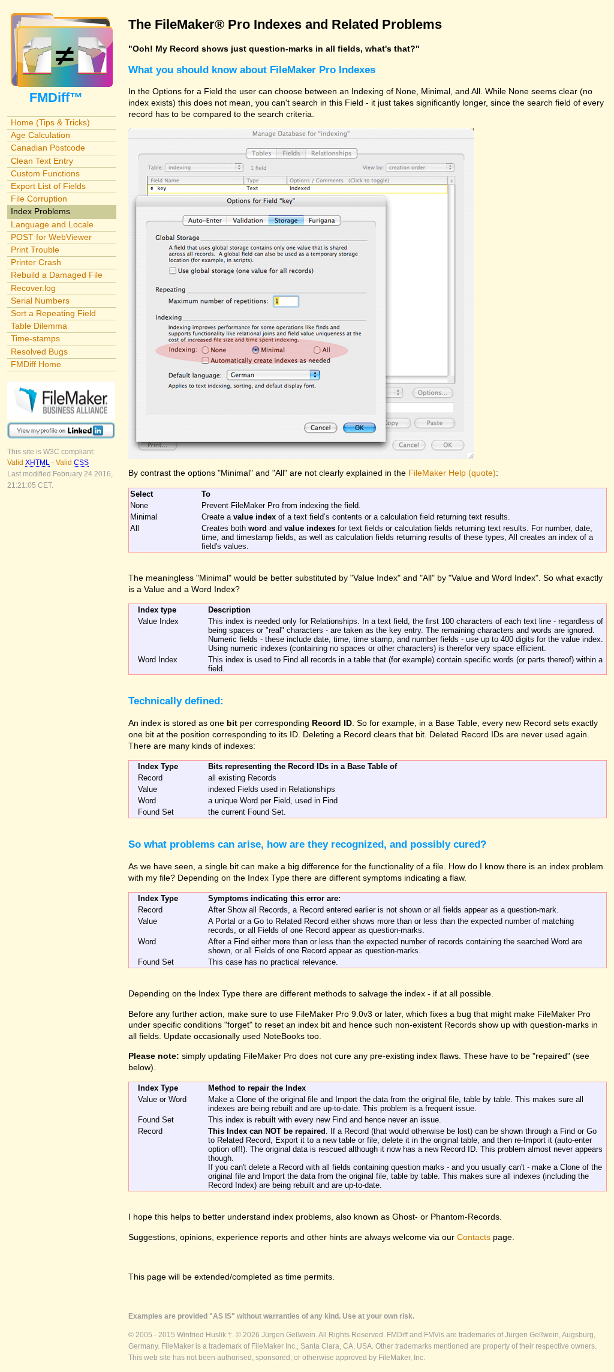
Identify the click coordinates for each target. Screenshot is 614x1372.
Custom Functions (45, 173)
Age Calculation (40, 135)
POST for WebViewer (51, 237)
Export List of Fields (48, 186)
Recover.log (33, 288)
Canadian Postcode (48, 147)
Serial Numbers (40, 300)
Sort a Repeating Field (53, 313)
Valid (28, 462)
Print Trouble (35, 249)
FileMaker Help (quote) (452, 473)
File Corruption (39, 198)
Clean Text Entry (42, 161)
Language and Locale (52, 224)
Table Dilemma (39, 326)
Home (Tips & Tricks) (50, 122)
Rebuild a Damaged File (57, 275)
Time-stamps (35, 338)
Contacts (473, 1237)
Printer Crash (36, 262)
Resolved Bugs (39, 351)
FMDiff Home (36, 364)
